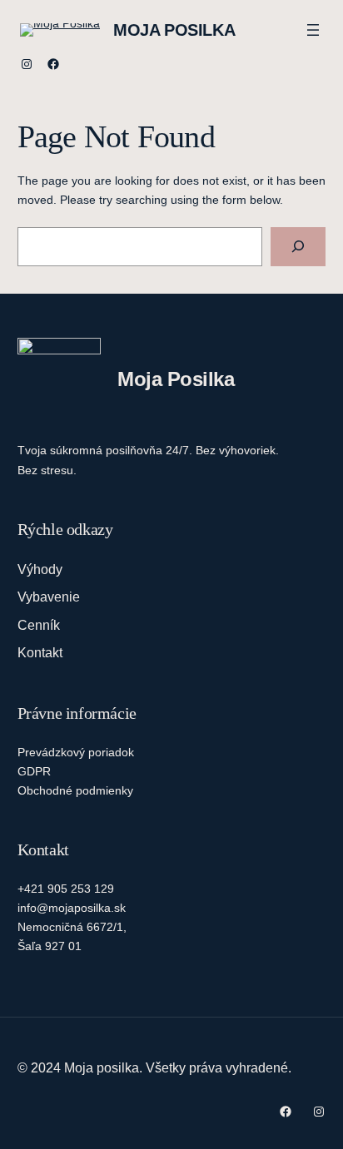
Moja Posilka (174, 30)
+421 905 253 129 (65, 888)
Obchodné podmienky (75, 790)
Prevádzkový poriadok (75, 752)
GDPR (34, 771)
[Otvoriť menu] (313, 30)
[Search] (298, 246)
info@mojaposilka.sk (71, 907)
